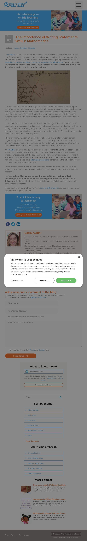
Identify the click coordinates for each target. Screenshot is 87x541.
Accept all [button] (66, 280)
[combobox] (79, 257)
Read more (22, 274)
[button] (17, 280)
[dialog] (43, 270)
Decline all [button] (44, 280)
